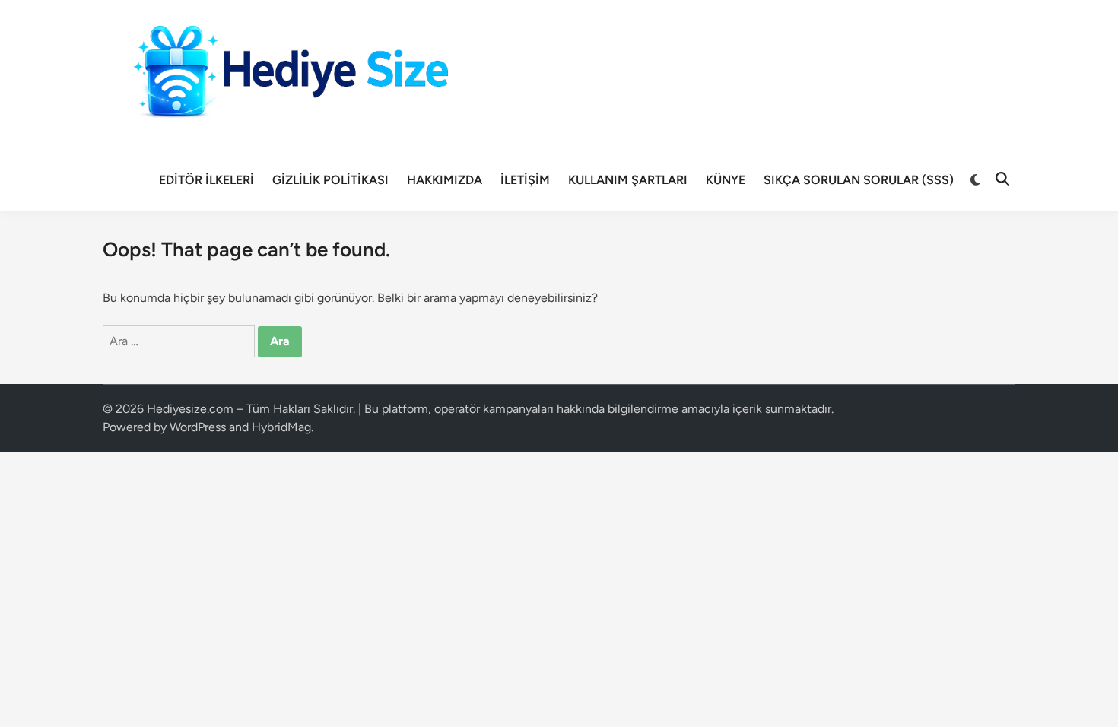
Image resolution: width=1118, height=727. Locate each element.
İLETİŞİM (525, 180)
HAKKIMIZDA (444, 180)
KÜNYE (725, 180)
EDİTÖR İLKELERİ (206, 180)
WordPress (198, 427)
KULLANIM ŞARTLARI (628, 180)
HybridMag (281, 427)
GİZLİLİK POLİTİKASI (330, 180)
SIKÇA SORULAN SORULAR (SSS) (859, 180)
